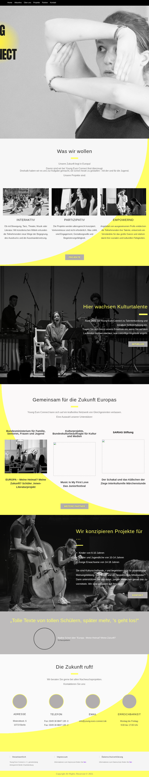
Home (9, 3)
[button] (74, 257)
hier (85, 762)
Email (93, 714)
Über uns (27, 3)
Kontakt (53, 3)
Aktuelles (18, 3)
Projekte (36, 3)
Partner (45, 3)
